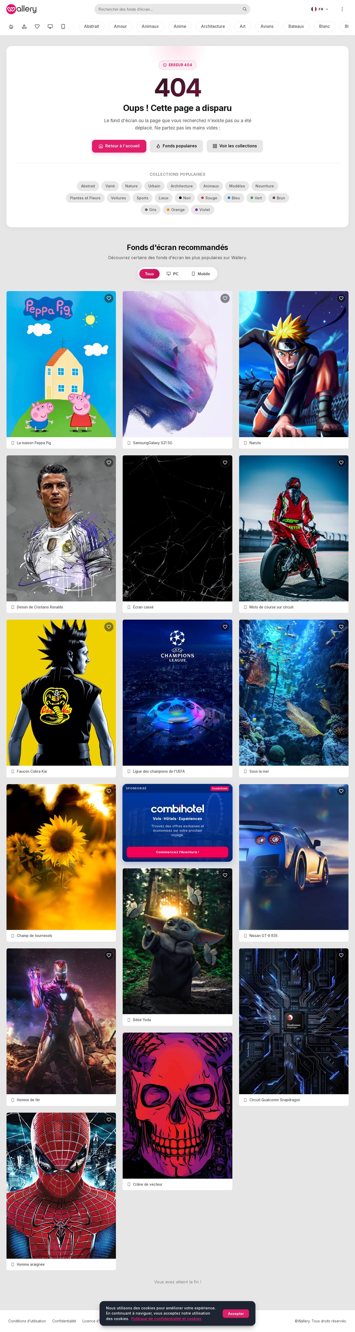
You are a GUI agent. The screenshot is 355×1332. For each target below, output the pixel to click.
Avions (267, 26)
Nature (131, 186)
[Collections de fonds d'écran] (24, 26)
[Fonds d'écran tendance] (11, 26)
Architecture (213, 26)
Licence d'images (96, 1321)
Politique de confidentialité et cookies (166, 1318)
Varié (110, 186)
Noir (187, 198)
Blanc (324, 26)
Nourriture (264, 186)
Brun (281, 198)
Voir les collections (238, 145)
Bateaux (296, 26)
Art (243, 26)
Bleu (236, 198)
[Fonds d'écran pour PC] (50, 26)
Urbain (154, 186)
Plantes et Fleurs (85, 198)
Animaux (150, 26)
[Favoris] (37, 26)
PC (176, 274)
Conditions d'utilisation (27, 1321)
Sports (142, 198)
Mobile (204, 274)
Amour (120, 26)
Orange (178, 209)
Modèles (237, 186)
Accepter (236, 1313)
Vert (258, 198)
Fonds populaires (180, 145)
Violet (204, 209)
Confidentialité (64, 1321)
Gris (152, 209)
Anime (180, 26)
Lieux (163, 198)
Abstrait (91, 26)
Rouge (211, 198)
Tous (149, 274)
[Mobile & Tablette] (63, 26)
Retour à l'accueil (122, 145)
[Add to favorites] (109, 298)
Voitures (118, 198)
